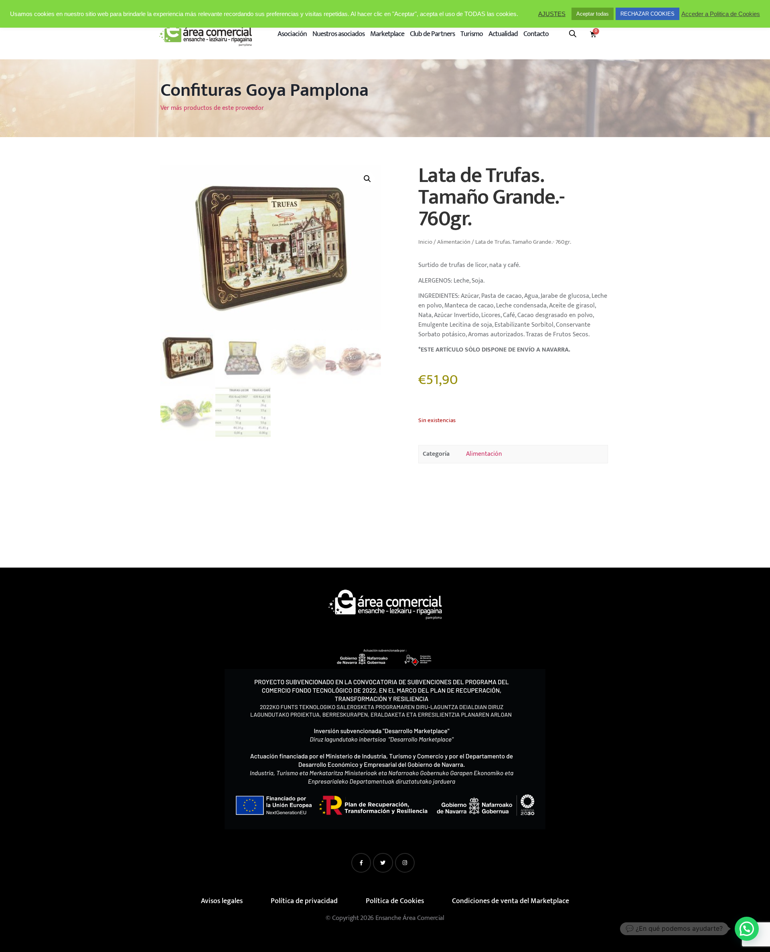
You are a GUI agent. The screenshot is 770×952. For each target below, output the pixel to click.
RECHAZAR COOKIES (647, 14)
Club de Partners (432, 34)
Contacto (536, 34)
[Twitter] (383, 863)
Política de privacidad (304, 901)
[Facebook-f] (361, 863)
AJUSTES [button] (551, 14)
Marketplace (387, 34)
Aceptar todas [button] (592, 14)
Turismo (471, 34)
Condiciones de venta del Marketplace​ (510, 901)
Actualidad (503, 34)
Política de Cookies (395, 901)
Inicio (425, 242)
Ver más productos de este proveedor (212, 108)
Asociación (292, 34)
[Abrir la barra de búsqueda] (573, 34)
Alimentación (453, 242)
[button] (367, 179)
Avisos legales (222, 901)
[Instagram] (405, 863)
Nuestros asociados (338, 34)
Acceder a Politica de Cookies (720, 14)
